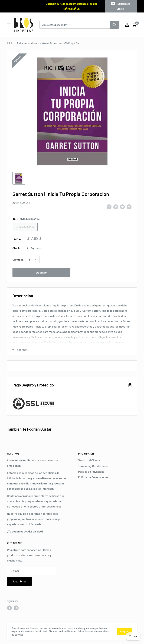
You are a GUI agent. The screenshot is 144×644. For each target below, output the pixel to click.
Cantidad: (18, 259)
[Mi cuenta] (127, 25)
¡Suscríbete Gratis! (123, 6)
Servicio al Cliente (89, 460)
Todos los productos (28, 43)
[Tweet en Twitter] (122, 207)
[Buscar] (114, 25)
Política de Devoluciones (93, 477)
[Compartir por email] (129, 207)
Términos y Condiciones (93, 466)
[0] (134, 25)
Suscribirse (19, 581)
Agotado (41, 272)
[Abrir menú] (9, 25)
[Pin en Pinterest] (115, 207)
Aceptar (124, 631)
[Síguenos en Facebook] (9, 607)
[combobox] (75, 25)
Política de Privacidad (91, 471)
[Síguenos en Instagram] (16, 607)
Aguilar (25, 202)
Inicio (10, 43)
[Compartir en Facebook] (109, 207)
